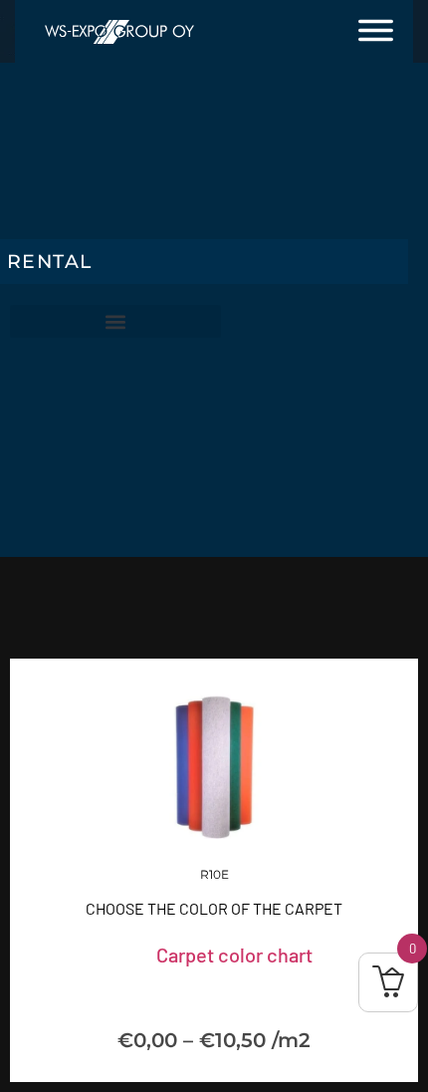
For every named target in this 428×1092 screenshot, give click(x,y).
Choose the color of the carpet (214, 908)
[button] (115, 321)
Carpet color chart (234, 954)
